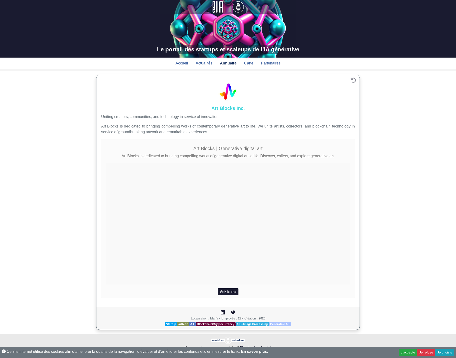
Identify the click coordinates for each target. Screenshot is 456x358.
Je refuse (426, 352)
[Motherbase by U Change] (238, 7)
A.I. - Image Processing (252, 324)
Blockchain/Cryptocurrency (215, 324)
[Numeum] (218, 7)
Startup (171, 324)
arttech (183, 324)
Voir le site (228, 292)
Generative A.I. (280, 324)
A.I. (192, 324)
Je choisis (444, 352)
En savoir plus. (254, 351)
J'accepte (408, 352)
